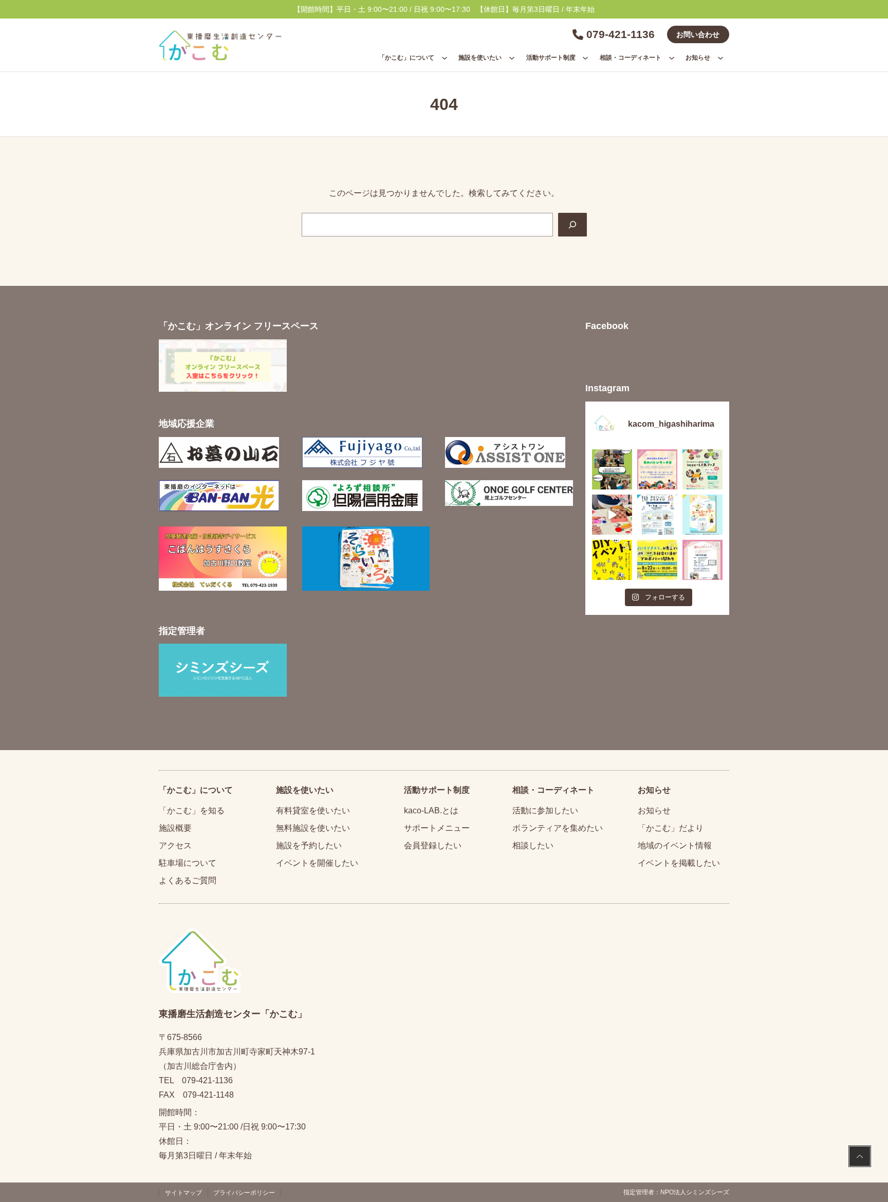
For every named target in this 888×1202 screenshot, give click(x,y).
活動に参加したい (545, 810)
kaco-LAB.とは (431, 810)
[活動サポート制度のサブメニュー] (585, 57)
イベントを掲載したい (679, 863)
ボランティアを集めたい (557, 828)
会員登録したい (432, 845)
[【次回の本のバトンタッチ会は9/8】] (657, 469)
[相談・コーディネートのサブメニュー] (672, 57)
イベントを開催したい (317, 863)
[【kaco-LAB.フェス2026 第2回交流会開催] (612, 469)
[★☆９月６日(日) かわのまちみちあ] (657, 515)
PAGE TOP (859, 1157)
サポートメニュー (437, 828)
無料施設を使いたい (313, 828)
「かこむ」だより (671, 828)
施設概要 (175, 828)
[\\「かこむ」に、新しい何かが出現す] (612, 560)
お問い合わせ (697, 34)
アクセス (175, 845)
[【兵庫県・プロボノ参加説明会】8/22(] (657, 560)
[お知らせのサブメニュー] (720, 57)
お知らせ (654, 810)
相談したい (532, 845)
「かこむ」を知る (192, 810)
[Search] (572, 224)
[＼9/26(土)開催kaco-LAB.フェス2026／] (702, 469)
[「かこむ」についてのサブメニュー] (444, 57)
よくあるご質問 (187, 880)
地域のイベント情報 (675, 845)
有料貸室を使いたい (313, 810)
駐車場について (187, 863)
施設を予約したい (309, 845)
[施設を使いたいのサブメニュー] (512, 57)
